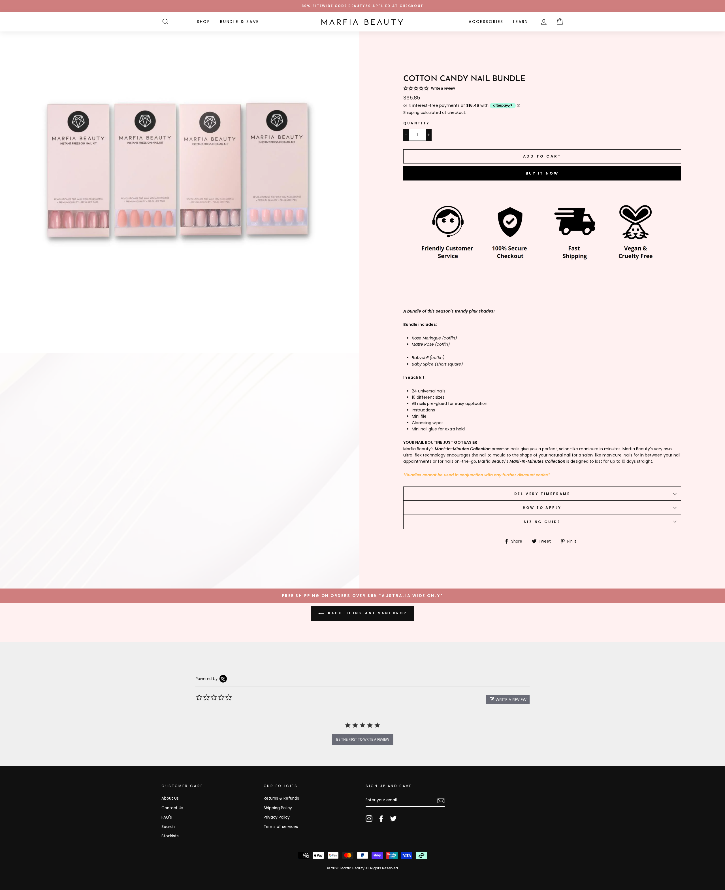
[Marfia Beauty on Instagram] (369, 818)
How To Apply (542, 507)
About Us (170, 798)
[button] (508, 699)
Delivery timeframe (542, 493)
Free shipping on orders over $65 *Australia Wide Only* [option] (362, 595)
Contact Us (172, 808)
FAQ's (166, 817)
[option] (362, 6)
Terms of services (281, 826)
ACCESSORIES (486, 21)
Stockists (170, 836)
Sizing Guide (542, 521)
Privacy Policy (277, 817)
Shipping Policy (278, 808)
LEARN (520, 21)
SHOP (203, 21)
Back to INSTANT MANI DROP (366, 613)
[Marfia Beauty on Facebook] (381, 818)
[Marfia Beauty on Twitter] (393, 818)
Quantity (416, 123)
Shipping (411, 112)
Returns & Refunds (281, 798)
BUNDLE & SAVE (239, 21)
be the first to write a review (362, 739)
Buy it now (542, 173)
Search (168, 826)
